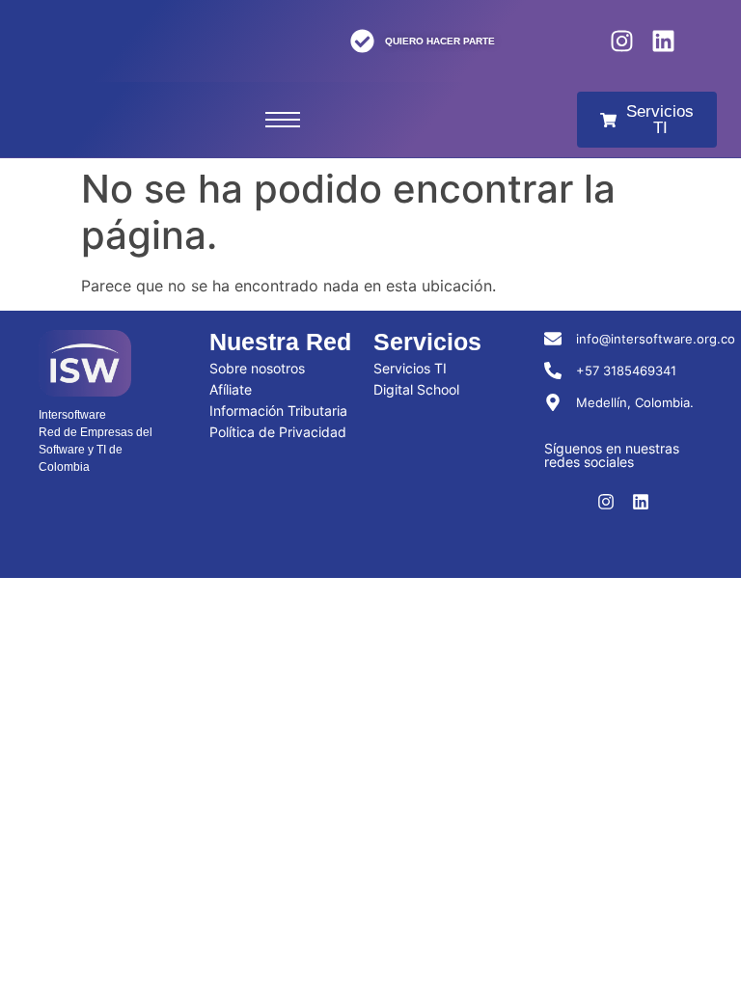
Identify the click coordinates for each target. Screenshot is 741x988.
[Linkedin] (663, 41)
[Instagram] (622, 41)
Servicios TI (410, 368)
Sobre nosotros (257, 368)
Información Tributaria (278, 410)
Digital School (416, 389)
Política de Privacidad (277, 432)
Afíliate (230, 389)
